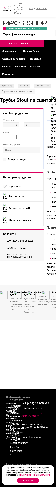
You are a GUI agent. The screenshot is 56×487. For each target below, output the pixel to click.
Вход (31, 8)
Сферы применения (13, 59)
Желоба (14, 447)
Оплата (6, 66)
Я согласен (28, 480)
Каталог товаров (19, 43)
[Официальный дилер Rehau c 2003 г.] (25, 26)
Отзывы (35, 66)
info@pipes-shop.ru (16, 248)
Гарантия (20, 66)
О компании (9, 51)
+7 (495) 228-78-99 (20, 241)
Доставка (35, 59)
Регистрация (41, 8)
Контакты (8, 74)
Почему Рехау (31, 51)
